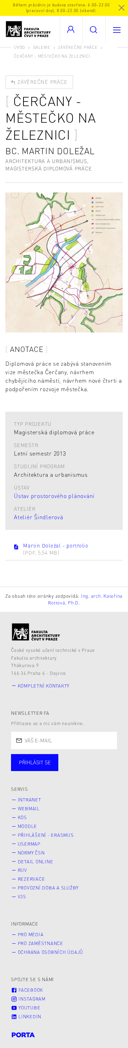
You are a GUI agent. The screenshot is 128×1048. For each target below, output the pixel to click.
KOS (22, 817)
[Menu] (116, 29)
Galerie (41, 47)
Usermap (29, 844)
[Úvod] (36, 632)
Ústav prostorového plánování (54, 495)
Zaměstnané (81, 769)
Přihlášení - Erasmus (46, 835)
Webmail (29, 808)
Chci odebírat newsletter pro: (56, 759)
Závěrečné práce (77, 47)
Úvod (19, 47)
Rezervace (31, 879)
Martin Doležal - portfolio (56, 548)
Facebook (30, 990)
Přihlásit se (35, 762)
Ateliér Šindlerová (38, 517)
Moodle (27, 826)
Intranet (29, 800)
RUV (22, 870)
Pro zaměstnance (40, 943)
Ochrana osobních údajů (51, 952)
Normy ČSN (31, 853)
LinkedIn (29, 1016)
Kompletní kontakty (44, 686)
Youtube (28, 1008)
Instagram (31, 999)
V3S (22, 896)
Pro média (31, 934)
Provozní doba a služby (48, 888)
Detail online (35, 861)
